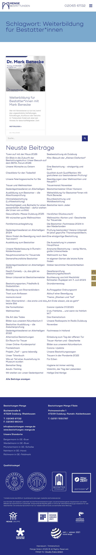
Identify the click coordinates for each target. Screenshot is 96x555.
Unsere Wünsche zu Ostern (20, 166)
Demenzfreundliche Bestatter (22, 258)
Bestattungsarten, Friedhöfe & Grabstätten (22, 284)
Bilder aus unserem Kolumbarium (64, 344)
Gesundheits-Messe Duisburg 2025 (25, 214)
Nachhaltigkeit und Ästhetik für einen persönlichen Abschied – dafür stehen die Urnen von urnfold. (26, 207)
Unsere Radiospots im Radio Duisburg (67, 321)
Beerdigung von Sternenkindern (22, 290)
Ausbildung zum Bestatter (20, 242)
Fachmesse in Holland (58, 330)
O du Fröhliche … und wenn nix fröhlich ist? (67, 312)
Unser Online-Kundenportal (20, 344)
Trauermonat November (59, 185)
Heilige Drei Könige (56, 373)
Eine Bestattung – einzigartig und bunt (65, 167)
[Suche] (85, 138)
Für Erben (52, 359)
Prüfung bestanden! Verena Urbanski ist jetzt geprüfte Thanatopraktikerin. (67, 231)
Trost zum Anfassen (16, 293)
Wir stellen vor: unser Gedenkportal (24, 373)
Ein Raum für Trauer (16, 340)
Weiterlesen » (15, 126)
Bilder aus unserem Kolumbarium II (24, 321)
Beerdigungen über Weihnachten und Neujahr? (66, 180)
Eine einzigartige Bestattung (62, 236)
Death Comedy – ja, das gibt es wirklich (22, 272)
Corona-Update (55, 348)
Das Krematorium (56, 317)
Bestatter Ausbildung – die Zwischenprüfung (20, 325)
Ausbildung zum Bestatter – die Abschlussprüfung (23, 194)
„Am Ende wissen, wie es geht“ (63, 301)
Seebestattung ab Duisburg (62, 154)
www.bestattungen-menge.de (19, 429)
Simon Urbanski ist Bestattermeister (25, 277)
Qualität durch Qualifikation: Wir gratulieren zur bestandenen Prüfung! (67, 174)
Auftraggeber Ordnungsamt (62, 290)
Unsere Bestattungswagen (61, 351)
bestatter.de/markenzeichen (51, 498)
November (52, 324)
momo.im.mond (13, 297)
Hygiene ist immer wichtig (60, 365)
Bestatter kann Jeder (58, 205)
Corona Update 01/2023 (60, 307)
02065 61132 (75, 6)
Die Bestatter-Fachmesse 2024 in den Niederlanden (65, 225)
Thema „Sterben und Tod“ (61, 297)
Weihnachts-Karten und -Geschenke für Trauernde (66, 219)
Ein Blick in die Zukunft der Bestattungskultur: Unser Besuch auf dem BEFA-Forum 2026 (26, 160)
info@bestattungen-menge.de (19, 426)
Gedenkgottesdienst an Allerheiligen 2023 (25, 266)
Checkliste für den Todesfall (21, 173)
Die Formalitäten (15, 307)
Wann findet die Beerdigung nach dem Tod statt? (26, 237)
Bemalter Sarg (13, 365)
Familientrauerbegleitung (19, 224)
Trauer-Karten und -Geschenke (63, 340)
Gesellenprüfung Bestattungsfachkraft (59, 272)
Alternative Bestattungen (20, 337)
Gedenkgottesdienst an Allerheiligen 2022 (25, 332)
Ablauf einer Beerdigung (60, 293)
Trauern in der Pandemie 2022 (63, 355)
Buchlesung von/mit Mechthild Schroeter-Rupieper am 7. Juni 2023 (66, 278)
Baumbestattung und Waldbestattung (58, 200)
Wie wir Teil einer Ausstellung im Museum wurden (23, 360)
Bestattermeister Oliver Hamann (64, 189)
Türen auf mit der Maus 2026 (21, 154)
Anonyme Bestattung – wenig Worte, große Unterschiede (67, 250)
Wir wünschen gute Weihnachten (23, 217)
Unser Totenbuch (15, 355)
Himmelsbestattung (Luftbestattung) (16, 200)
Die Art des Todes (15, 317)
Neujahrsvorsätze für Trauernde (23, 255)
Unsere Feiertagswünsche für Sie (23, 179)
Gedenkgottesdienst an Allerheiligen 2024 (25, 231)
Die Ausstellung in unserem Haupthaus (61, 243)
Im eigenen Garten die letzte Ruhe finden (65, 260)
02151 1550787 (59, 418)
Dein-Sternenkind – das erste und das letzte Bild (26, 302)
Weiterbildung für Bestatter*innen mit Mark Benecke (24, 101)
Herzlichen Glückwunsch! (60, 214)
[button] (91, 6)
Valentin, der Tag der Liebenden (64, 369)
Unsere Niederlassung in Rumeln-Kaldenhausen (24, 250)
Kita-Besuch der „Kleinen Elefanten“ (66, 158)
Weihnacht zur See (57, 255)
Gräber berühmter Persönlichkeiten (65, 265)
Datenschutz (54, 546)
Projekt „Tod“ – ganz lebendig (21, 351)
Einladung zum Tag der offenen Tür (65, 337)
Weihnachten (13, 311)
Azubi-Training (14, 369)
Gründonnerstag (55, 283)
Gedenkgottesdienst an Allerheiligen (25, 189)
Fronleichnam (13, 348)
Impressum (41, 546)
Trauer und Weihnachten (19, 185)
